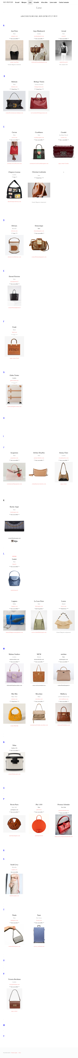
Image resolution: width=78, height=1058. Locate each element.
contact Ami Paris (14, 62)
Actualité (36, 2)
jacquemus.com (14, 458)
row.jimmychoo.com (63, 458)
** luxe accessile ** (14, 922)
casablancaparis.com (39, 137)
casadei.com (64, 137)
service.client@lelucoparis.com (39, 632)
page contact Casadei (64, 163)
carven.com (14, 137)
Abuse (19, 1052)
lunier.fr (14, 564)
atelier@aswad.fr (64, 62)
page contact (64, 484)
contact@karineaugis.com (14, 538)
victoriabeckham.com (14, 984)
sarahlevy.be (14, 869)
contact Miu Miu (14, 725)
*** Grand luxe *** (14, 89)
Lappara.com (14, 606)
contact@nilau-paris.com (14, 774)
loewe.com (63, 606)
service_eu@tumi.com (39, 946)
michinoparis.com (63, 659)
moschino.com (39, 699)
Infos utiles (44, 2)
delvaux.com (14, 231)
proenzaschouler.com (64, 810)
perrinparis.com (14, 809)
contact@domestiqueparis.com (39, 257)
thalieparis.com (14, 920)
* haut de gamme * (39, 608)
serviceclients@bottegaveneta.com (39, 113)
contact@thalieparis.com (14, 946)
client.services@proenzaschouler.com (64, 836)
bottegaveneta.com (39, 86)
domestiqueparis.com (39, 231)
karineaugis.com (14, 512)
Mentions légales (14, 1052)
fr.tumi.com (39, 920)
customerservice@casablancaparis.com (39, 163)
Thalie (14, 915)
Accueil (17, 2)
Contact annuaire (64, 2)
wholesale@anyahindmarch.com (39, 62)
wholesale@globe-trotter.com (14, 406)
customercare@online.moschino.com (39, 725)
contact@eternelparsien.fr (14, 307)
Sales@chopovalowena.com (14, 201)
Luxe (30, 2)
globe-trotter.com (14, 380)
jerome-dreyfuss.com (39, 458)
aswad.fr (64, 36)
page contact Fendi (14, 358)
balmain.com (14, 86)
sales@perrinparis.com (14, 835)
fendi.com (14, 332)
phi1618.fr (39, 809)
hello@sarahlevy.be (14, 895)
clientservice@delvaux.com (14, 257)
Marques (24, 2)
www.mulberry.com (63, 699)
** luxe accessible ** (14, 38)
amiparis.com (14, 36)
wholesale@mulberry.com (63, 725)
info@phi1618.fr (39, 835)
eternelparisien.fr (14, 281)
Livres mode (53, 2)
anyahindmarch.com (39, 36)
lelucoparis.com (39, 606)
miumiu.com (14, 699)
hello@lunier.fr (14, 590)
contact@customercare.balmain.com (14, 113)
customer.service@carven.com (14, 163)
